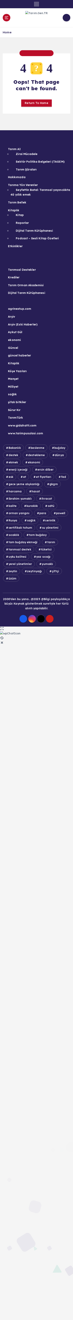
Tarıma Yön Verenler (23, 185)
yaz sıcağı (43, 556)
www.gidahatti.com (22, 425)
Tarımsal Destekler (22, 269)
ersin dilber (45, 469)
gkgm (53, 484)
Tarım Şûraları (26, 169)
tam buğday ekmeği (23, 542)
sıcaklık (14, 535)
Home (7, 32)
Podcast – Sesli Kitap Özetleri (37, 238)
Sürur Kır (14, 410)
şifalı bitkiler (17, 402)
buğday (59, 448)
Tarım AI (14, 149)
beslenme (37, 448)
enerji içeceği (18, 469)
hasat (36, 491)
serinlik (50, 520)
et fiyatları (43, 477)
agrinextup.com (19, 309)
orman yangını (19, 513)
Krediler (13, 277)
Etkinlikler (15, 246)
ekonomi (14, 340)
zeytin (13, 571)
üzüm (13, 578)
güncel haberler (19, 355)
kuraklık (32, 506)
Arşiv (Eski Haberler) (23, 324)
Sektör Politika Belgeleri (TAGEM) (40, 161)
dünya (59, 455)
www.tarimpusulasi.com (25, 433)
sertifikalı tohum (20, 527)
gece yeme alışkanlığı (24, 484)
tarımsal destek (20, 549)
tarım (51, 542)
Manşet (13, 379)
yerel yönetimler (20, 564)
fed (63, 477)
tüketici (46, 549)
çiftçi (55, 571)
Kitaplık (13, 210)
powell (60, 513)
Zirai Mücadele (26, 154)
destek (13, 455)
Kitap (20, 215)
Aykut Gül (15, 332)
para (42, 513)
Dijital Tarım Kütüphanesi (34, 230)
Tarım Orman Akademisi (26, 285)
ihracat (46, 498)
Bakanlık (15, 448)
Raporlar (22, 223)
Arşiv (11, 316)
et (24, 477)
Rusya (13, 520)
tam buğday (37, 535)
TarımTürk (15, 417)
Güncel (13, 348)
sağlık (12, 394)
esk (11, 477)
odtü (51, 506)
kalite (13, 506)
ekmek (13, 462)
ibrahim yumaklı (20, 498)
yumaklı (47, 564)
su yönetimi (50, 527)
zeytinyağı (34, 571)
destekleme (36, 455)
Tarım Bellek (17, 202)
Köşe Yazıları (17, 371)
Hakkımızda (16, 177)
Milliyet (13, 386)
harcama (15, 491)
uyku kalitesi (17, 556)
